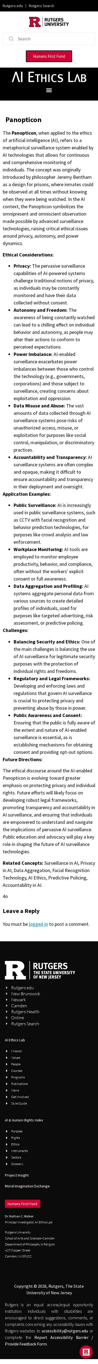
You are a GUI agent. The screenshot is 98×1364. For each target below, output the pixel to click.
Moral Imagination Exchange (27, 1186)
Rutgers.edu (13, 5)
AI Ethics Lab (15, 1040)
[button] (49, 90)
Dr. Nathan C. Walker (19, 1216)
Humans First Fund (22, 1203)
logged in (38, 924)
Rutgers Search (41, 5)
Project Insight (17, 1175)
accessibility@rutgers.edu (65, 1330)
